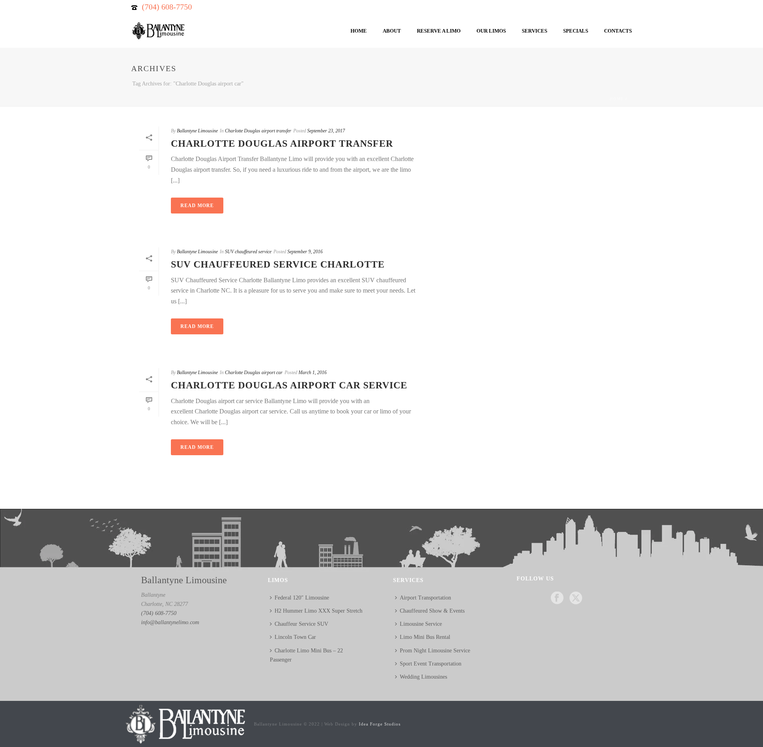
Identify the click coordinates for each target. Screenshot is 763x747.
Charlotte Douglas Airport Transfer (282, 143)
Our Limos (491, 31)
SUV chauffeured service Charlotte (278, 264)
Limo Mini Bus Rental (425, 637)
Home (359, 31)
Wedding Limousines (423, 677)
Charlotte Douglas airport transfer (258, 131)
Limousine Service (421, 624)
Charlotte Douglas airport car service (289, 385)
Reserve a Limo (439, 31)
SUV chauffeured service (248, 251)
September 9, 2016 (305, 251)
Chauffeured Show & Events (432, 611)
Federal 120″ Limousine (302, 598)
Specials (575, 31)
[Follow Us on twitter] (575, 598)
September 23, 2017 (326, 131)
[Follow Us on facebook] (557, 598)
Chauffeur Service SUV (301, 624)
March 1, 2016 (312, 372)
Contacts (618, 31)
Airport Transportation (425, 598)
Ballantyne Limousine (197, 131)
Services (534, 31)
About (392, 31)
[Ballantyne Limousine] (184, 723)
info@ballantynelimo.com (170, 622)
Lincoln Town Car (295, 637)
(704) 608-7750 (167, 6)
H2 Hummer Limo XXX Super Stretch (318, 611)
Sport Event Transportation (430, 664)
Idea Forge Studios (380, 724)
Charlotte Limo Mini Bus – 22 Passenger (306, 655)
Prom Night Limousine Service (435, 651)
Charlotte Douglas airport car (254, 372)
